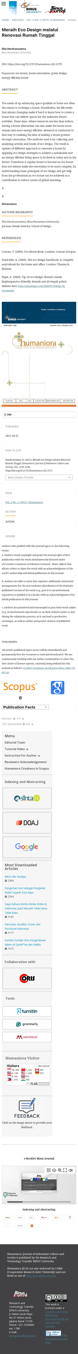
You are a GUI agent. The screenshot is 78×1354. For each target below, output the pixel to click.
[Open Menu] (3, 3)
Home (5, 19)
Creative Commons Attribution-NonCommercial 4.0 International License (57, 1319)
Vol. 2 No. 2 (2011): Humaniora (45, 19)
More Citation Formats (20, 477)
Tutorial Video (15, 749)
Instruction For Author (21, 755)
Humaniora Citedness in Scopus (27, 768)
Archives (18, 19)
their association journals (41, 1275)
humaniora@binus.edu (22, 1335)
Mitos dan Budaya (15, 876)
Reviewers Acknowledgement (26, 762)
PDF (9, 414)
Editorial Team (15, 742)
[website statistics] (53, 1335)
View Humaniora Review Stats (56, 1338)
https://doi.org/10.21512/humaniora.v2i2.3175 (35, 64)
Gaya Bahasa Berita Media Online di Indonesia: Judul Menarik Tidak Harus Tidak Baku (26, 908)
